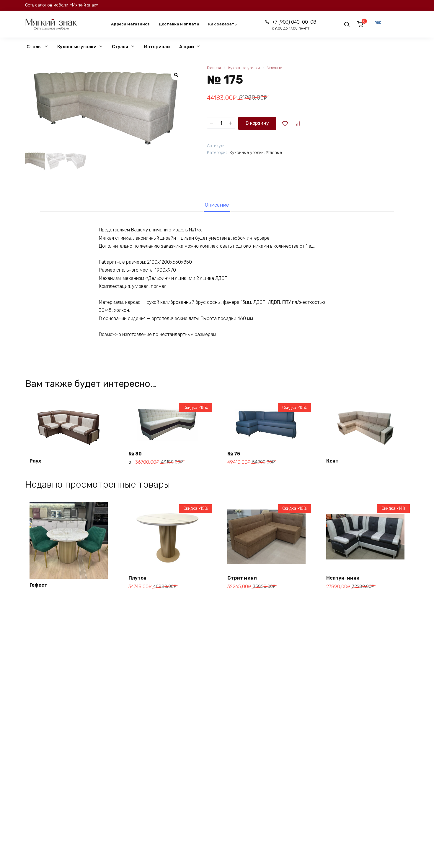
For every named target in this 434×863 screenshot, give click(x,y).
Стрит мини (242, 578)
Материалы (157, 46)
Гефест (38, 585)
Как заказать (222, 24)
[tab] (217, 205)
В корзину (257, 123)
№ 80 (135, 454)
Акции (186, 46)
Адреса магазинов (130, 24)
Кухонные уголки (77, 46)
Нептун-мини (343, 578)
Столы (34, 46)
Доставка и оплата (179, 24)
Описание (217, 205)
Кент (332, 461)
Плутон (137, 578)
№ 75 (233, 454)
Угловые (274, 68)
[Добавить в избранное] (285, 123)
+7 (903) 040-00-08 (294, 25)
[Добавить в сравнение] (297, 123)
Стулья (120, 46)
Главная (214, 68)
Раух (35, 461)
